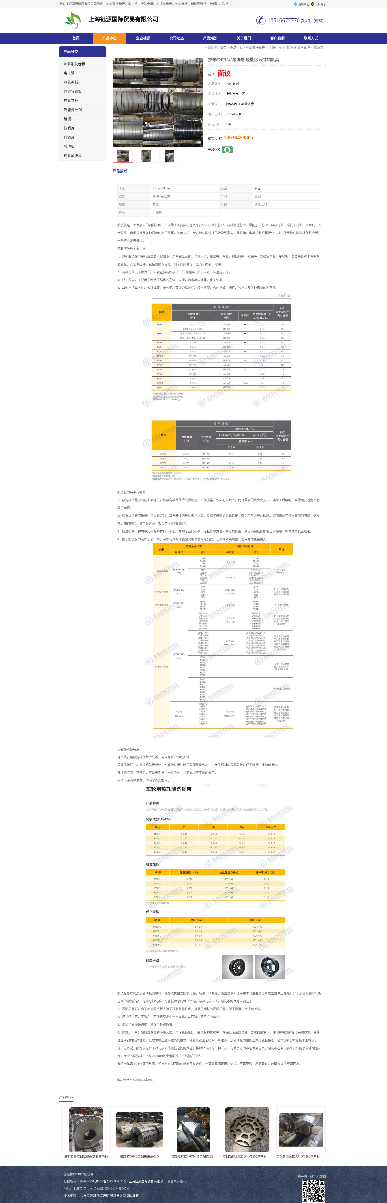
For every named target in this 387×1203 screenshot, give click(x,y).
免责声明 (103, 1195)
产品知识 (210, 38)
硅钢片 (69, 137)
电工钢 (69, 73)
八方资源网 (88, 1195)
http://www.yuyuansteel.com (135, 1079)
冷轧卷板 (71, 82)
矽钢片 (69, 128)
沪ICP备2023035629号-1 (111, 1181)
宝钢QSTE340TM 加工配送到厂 (139, 1156)
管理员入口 (118, 1195)
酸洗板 (69, 146)
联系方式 (311, 38)
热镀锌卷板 (73, 91)
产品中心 (109, 38)
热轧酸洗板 (73, 156)
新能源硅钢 (73, 110)
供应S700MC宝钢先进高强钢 (86, 1156)
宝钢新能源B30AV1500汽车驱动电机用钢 (304, 1156)
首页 (76, 38)
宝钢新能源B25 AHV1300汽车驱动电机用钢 (198, 1156)
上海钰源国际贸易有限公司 (147, 1181)
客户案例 (277, 38)
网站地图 (133, 1195)
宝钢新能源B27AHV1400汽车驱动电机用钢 (252, 1156)
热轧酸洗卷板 (255, 47)
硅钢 (67, 119)
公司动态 (177, 38)
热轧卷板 (71, 101)
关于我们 (244, 38)
